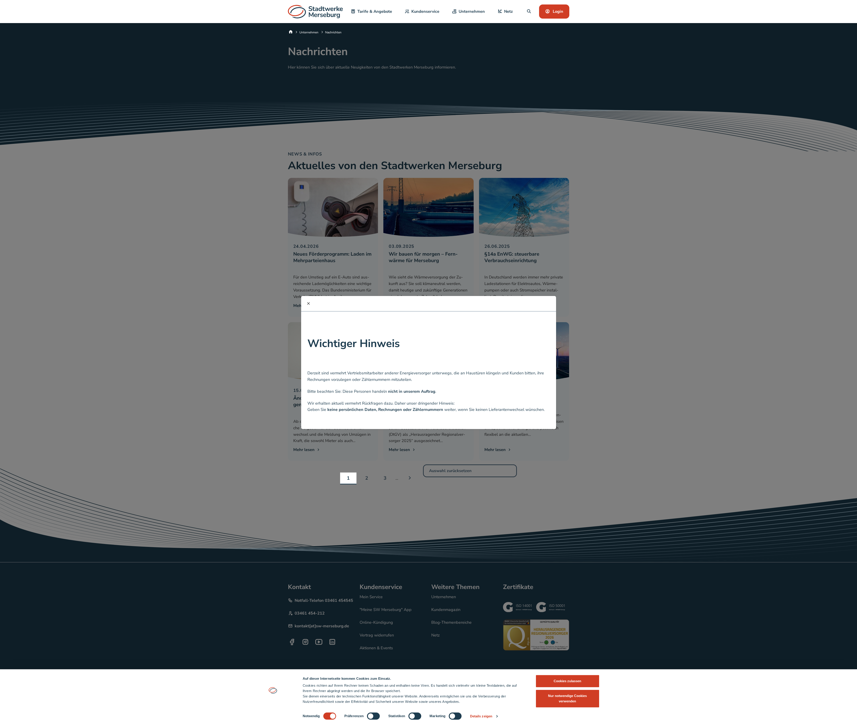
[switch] (373, 716)
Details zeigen (481, 716)
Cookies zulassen (567, 681)
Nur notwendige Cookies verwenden (567, 698)
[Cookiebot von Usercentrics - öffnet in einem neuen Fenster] (272, 716)
